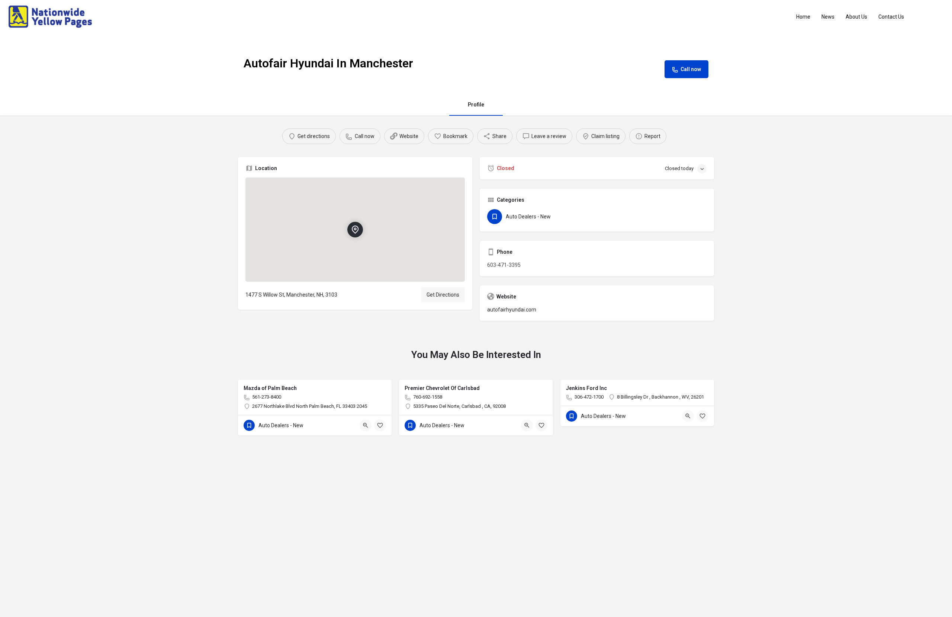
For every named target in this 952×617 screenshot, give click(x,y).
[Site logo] (51, 16)
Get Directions (443, 295)
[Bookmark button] (380, 425)
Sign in (933, 17)
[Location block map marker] (355, 229)
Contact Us (891, 17)
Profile (476, 105)
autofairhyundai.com (511, 310)
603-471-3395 (504, 265)
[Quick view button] (366, 425)
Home (803, 17)
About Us (856, 17)
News (827, 17)
